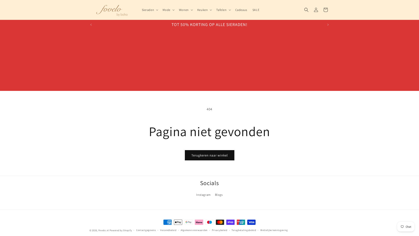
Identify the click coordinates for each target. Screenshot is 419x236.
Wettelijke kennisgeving (274, 230)
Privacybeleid (219, 230)
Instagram (203, 194)
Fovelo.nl (103, 230)
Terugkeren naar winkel (209, 155)
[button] (149, 9)
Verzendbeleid (168, 230)
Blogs (219, 194)
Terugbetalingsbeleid (244, 230)
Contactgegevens (146, 230)
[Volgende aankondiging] (328, 25)
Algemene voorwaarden (194, 230)
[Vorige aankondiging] (91, 25)
